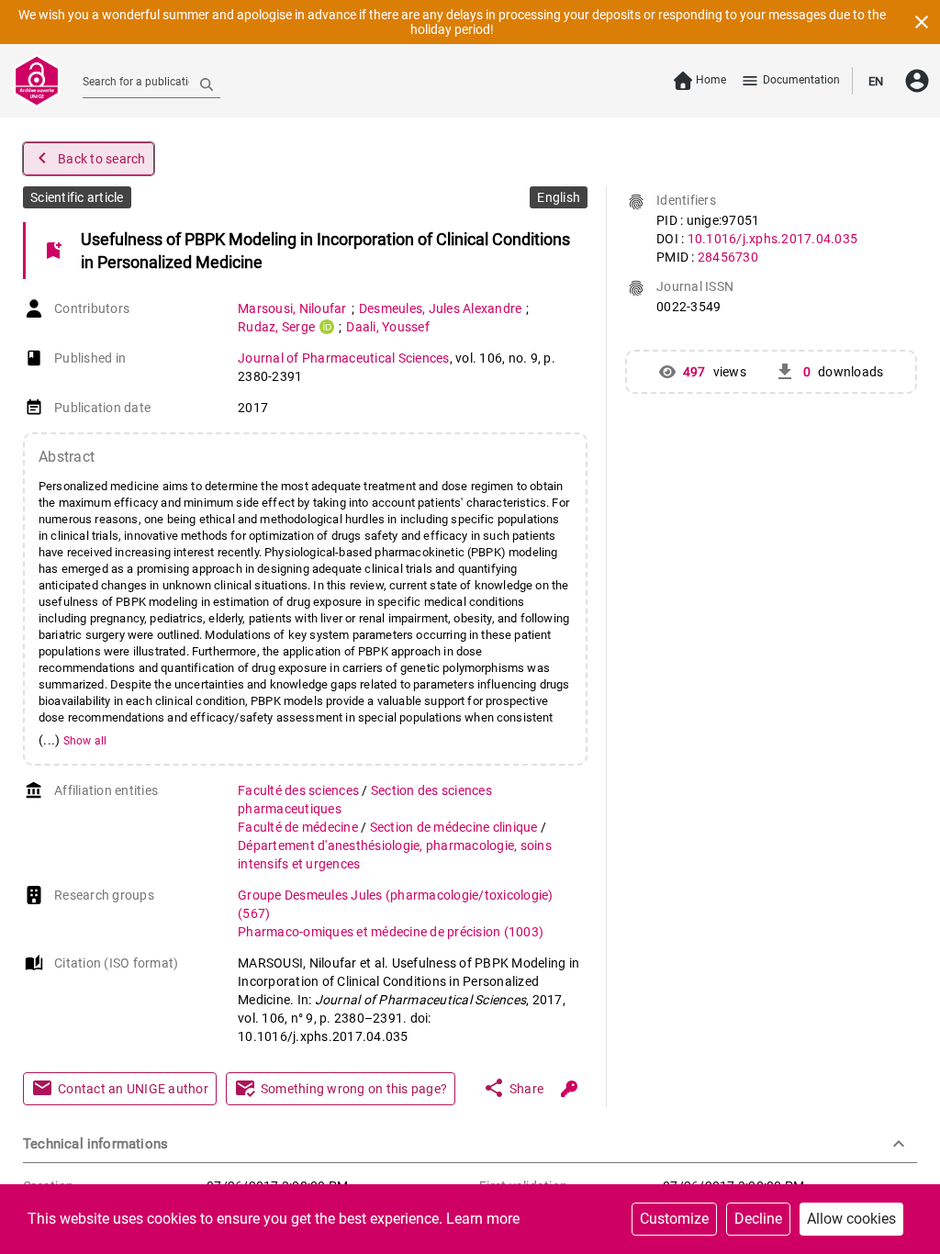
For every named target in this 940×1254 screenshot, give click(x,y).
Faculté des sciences (300, 790)
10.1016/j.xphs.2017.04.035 (773, 238)
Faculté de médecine (299, 827)
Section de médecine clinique (455, 827)
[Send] (206, 83)
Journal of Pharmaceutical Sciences (344, 358)
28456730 (728, 257)
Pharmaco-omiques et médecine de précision (390, 931)
